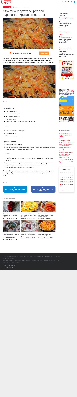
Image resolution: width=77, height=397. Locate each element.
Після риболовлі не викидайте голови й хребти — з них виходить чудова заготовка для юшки (11, 235)
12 (64, 179)
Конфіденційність (8, 267)
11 (62, 179)
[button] (62, 2)
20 (66, 182)
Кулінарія (61, 18)
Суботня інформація (64, 32)
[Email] (65, 2)
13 (66, 179)
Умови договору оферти (9, 265)
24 (61, 184)
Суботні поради (69, 18)
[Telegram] (74, 2)
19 (64, 182)
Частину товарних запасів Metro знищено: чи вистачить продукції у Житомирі (66, 53)
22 (70, 182)
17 (61, 182)
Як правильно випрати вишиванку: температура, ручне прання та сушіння (28, 234)
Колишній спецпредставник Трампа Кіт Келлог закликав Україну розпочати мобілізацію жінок (66, 154)
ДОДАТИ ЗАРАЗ (44, 53)
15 (70, 179)
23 (72, 182)
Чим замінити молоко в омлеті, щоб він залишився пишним (28, 215)
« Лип (62, 190)
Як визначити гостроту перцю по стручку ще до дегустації (10, 215)
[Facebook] (71, 2)
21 (68, 182)
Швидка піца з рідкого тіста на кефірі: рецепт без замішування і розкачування (46, 234)
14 (68, 179)
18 (62, 182)
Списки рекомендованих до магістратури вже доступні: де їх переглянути (65, 39)
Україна (61, 20)
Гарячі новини (63, 48)
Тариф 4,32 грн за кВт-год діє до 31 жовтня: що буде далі (66, 161)
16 (72, 179)
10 (61, 179)
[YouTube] (68, 2)
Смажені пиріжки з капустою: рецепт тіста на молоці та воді (45, 215)
